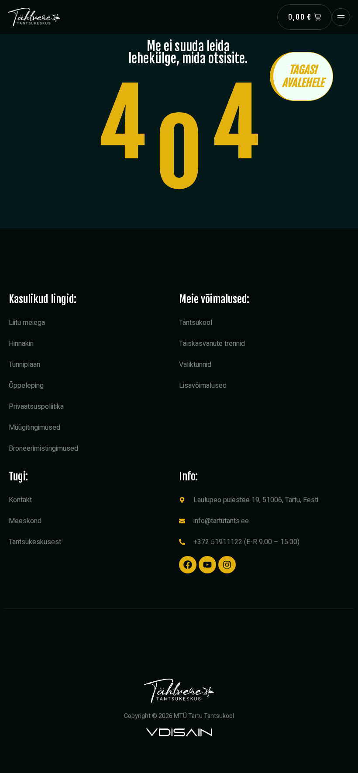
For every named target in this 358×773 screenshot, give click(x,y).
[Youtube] (207, 564)
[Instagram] (227, 564)
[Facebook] (187, 564)
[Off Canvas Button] (341, 17)
